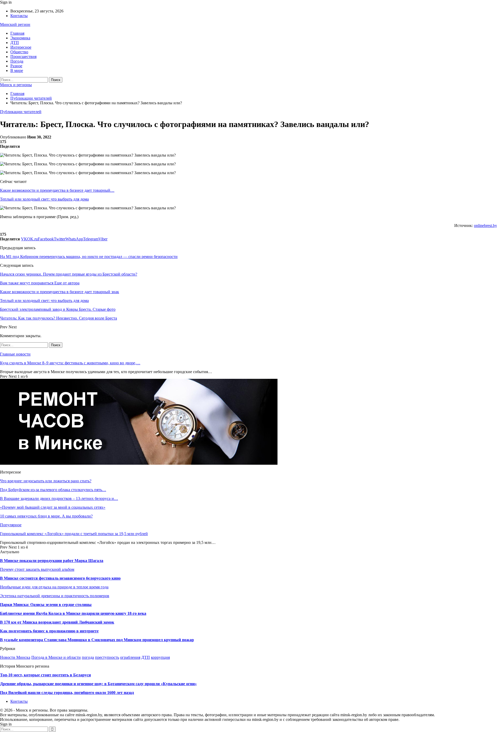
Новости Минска (15, 657)
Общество (19, 52)
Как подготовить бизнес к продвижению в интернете (49, 631)
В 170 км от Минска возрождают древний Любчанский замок (57, 622)
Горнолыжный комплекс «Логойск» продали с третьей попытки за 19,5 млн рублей (74, 533)
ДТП (14, 42)
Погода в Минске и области (56, 657)
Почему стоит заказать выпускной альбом (37, 569)
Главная (17, 33)
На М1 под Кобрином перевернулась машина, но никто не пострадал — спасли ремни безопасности (89, 256)
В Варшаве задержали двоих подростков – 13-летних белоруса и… (59, 498)
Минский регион (15, 24)
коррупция (160, 657)
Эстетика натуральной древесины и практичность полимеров (54, 596)
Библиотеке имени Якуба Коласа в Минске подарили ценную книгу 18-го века (73, 613)
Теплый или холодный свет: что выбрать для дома (44, 199)
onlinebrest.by (485, 225)
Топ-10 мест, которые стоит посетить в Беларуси (45, 675)
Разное (16, 66)
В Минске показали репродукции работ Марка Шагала (51, 560)
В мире (16, 70)
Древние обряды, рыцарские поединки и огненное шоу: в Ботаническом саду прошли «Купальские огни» (98, 684)
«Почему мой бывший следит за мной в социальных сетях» (52, 507)
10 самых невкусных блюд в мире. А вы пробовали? (46, 516)
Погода (16, 61)
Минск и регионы (16, 85)
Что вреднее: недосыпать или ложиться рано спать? (45, 481)
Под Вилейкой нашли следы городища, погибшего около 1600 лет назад (67, 692)
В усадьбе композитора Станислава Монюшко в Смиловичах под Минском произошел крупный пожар (97, 640)
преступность (107, 657)
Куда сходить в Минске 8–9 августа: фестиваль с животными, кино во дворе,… (70, 363)
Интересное (20, 47)
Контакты (19, 15)
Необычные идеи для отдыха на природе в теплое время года (54, 587)
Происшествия (23, 56)
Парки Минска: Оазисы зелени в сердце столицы (46, 604)
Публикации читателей (20, 111)
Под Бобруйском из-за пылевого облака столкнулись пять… (53, 489)
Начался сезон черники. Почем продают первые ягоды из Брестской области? (68, 274)
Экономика (20, 38)
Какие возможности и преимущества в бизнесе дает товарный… (57, 190)
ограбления (130, 657)
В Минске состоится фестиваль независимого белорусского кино (60, 578)
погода (88, 657)
